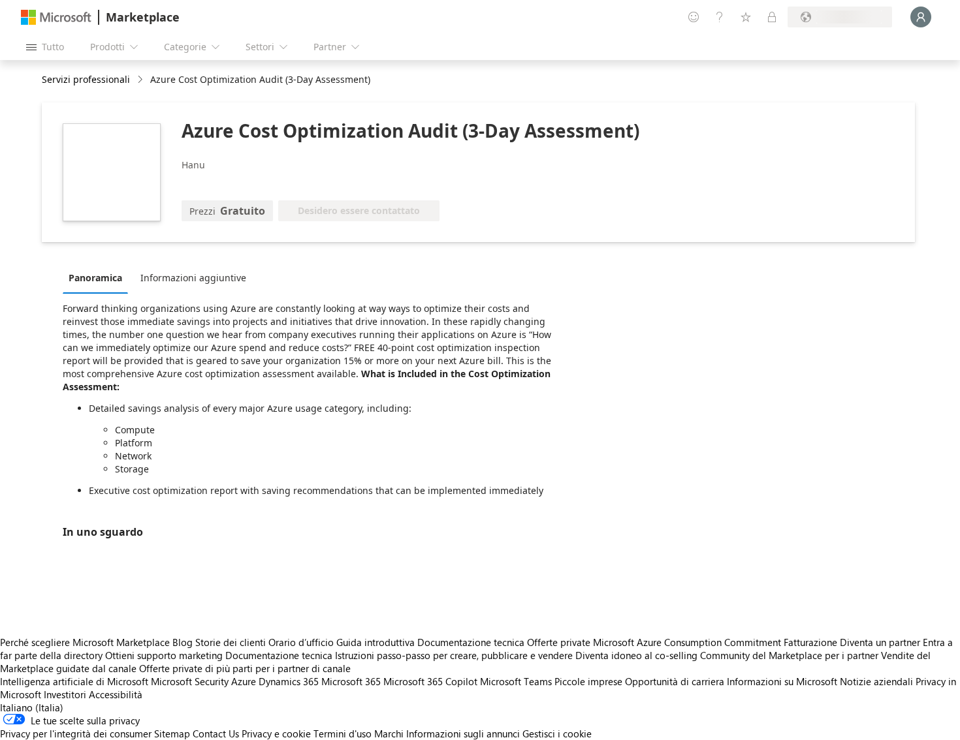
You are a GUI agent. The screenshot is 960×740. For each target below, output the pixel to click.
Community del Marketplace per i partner (789, 655)
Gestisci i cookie (557, 733)
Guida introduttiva (375, 642)
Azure (243, 681)
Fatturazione (810, 642)
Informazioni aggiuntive (193, 277)
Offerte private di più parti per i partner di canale (245, 668)
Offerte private (558, 642)
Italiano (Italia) (31, 707)
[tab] (99, 277)
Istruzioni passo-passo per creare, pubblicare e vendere (454, 655)
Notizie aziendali (876, 681)
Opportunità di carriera (674, 681)
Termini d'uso (342, 733)
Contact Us (216, 733)
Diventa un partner (880, 642)
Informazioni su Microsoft (782, 681)
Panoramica (95, 277)
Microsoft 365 (351, 681)
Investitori (65, 694)
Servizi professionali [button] (86, 79)
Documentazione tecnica (470, 642)
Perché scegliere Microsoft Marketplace (85, 642)
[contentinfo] (141, 80)
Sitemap (172, 733)
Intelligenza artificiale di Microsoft (74, 681)
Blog (182, 642)
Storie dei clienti (230, 642)
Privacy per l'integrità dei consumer (76, 733)
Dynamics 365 (289, 681)
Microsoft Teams (516, 681)
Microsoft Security (190, 681)
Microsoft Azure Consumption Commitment (688, 642)
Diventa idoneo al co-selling (636, 655)
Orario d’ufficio (301, 642)
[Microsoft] (56, 17)
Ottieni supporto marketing (164, 655)
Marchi (389, 733)
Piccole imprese (588, 681)
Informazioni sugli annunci (463, 733)
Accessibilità (115, 694)
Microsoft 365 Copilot (430, 681)
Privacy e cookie (276, 733)
